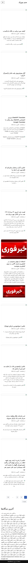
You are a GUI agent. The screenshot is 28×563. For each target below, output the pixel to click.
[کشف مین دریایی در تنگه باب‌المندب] (14, 18)
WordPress (10, 561)
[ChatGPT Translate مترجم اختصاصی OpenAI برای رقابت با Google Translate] (14, 105)
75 (8, 497)
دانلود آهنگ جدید (14, 521)
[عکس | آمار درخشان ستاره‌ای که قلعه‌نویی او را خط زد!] (14, 155)
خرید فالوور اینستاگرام (10, 515)
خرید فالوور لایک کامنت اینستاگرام (10, 529)
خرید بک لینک (16, 523)
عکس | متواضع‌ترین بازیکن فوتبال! (14, 326)
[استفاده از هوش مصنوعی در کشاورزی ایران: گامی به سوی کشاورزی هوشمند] (14, 249)
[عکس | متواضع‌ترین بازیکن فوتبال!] (14, 314)
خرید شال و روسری (9, 517)
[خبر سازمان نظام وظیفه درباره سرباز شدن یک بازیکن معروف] (14, 403)
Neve (19, 561)
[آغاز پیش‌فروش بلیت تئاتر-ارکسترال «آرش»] (14, 61)
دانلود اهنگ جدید (20, 515)
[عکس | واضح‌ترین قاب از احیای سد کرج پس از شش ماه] (14, 354)
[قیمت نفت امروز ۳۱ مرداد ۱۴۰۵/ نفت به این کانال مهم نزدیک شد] (14, 199)
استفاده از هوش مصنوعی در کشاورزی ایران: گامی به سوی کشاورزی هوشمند (16, 264)
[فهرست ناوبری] (2, 2)
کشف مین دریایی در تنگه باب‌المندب (14, 31)
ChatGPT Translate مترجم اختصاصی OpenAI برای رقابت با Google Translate (15, 120)
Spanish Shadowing (18, 534)
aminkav (22, 33)
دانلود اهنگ (23, 523)
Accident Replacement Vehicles (10, 556)
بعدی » (24, 501)
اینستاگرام (17, 548)
